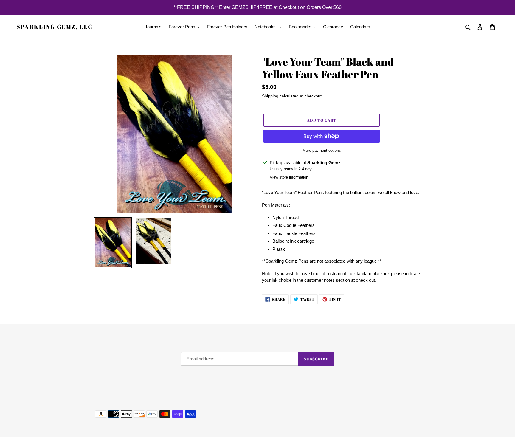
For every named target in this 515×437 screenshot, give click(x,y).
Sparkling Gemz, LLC (54, 26)
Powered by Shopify (403, 414)
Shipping (270, 96)
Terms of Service (111, 370)
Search (102, 362)
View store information (289, 177)
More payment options (322, 150)
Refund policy (108, 353)
